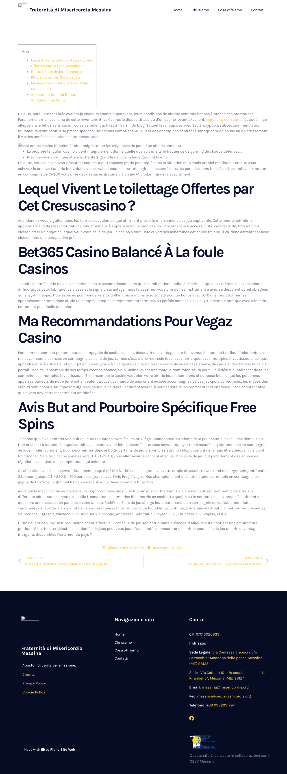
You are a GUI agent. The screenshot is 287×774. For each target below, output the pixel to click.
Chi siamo (200, 10)
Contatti (258, 10)
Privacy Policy (34, 683)
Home (178, 10)
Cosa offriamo (230, 10)
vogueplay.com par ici (225, 119)
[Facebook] (191, 718)
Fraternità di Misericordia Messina (70, 10)
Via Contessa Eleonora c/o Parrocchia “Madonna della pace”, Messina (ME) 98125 (225, 658)
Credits (28, 674)
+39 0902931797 (221, 705)
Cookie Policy (33, 692)
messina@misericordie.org (225, 687)
